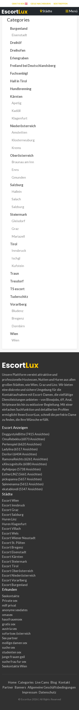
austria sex (9, 628)
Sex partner (10, 638)
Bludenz (17, 311)
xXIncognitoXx (12, 464)
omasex (7, 614)
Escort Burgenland (15, 584)
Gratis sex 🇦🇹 (20, 3)
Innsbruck (19, 250)
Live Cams (42, 682)
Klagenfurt (19, 118)
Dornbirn (18, 326)
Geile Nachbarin (40, 3)
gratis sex (8, 624)
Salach (16, 199)
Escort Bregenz (12, 547)
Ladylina (7, 449)
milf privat (9, 605)
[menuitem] (19, 4)
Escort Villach (11, 528)
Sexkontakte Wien (14, 666)
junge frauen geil (13, 656)
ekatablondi (10, 489)
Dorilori (7, 454)
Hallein (17, 191)
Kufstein (18, 266)
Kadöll (16, 111)
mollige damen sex (14, 642)
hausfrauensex (12, 619)
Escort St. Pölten (13, 542)
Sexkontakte (10, 596)
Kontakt (64, 682)
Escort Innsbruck (13, 505)
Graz (15, 229)
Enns (15, 170)
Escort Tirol (10, 566)
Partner (7, 687)
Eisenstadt (19, 35)
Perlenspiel (9, 444)
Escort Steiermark (14, 561)
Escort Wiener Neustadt (18, 537)
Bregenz (18, 318)
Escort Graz (10, 509)
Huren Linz (9, 519)
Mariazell (18, 236)
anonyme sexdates (15, 610)
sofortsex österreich (16, 633)
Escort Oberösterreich (17, 570)
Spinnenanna (10, 484)
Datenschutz (47, 692)
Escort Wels (10, 533)
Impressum (29, 692)
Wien (15, 340)
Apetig (16, 103)
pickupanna (9, 479)
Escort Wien (10, 500)
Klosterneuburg (23, 140)
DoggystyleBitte (13, 434)
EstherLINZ (10, 474)
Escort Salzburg (13, 514)
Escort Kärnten (12, 556)
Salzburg (18, 207)
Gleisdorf (18, 221)
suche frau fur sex (14, 661)
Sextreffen (60, 3)
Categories (26, 682)
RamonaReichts (13, 459)
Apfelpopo (9, 469)
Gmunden (19, 177)
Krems (16, 148)
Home (12, 682)
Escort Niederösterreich (18, 575)
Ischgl (16, 258)
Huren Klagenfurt (14, 524)
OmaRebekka (11, 439)
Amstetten (19, 132)
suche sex (8, 647)
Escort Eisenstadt (14, 552)
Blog (54, 682)
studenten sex (11, 652)
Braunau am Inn (23, 162)
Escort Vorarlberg (14, 580)
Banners (20, 687)
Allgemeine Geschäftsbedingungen (52, 687)
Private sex (9, 600)
